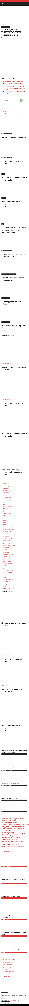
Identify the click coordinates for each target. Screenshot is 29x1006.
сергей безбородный (18, 844)
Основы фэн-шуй (6, 540)
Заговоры (16, 818)
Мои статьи (5, 533)
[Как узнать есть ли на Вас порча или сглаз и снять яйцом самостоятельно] (14, 217)
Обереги (9, 824)
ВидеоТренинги (6, 494)
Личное (3, 174)
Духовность (5, 508)
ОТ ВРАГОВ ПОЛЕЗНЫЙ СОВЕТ (13, 82)
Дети (3, 224)
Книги (4, 515)
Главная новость (6, 499)
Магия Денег (5, 527)
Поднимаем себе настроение (9, 543)
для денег (13, 830)
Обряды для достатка (7, 538)
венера (7, 828)
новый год (10, 836)
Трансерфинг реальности (8, 583)
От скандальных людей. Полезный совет (18, 113)
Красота (5, 518)
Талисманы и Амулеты (8, 579)
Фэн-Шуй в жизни (6, 584)
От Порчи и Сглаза (7, 542)
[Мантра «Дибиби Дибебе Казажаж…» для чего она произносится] (14, 910)
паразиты (7, 841)
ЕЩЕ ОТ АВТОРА (21, 116)
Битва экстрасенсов (7, 490)
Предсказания (6, 547)
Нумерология (6, 536)
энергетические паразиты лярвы (9, 847)
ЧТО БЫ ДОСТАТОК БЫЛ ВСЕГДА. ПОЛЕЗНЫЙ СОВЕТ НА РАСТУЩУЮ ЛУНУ (15, 88)
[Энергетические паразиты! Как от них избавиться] (14, 243)
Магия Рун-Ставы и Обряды (9, 529)
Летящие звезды (6, 520)
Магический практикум (5, 26)
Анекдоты (5, 483)
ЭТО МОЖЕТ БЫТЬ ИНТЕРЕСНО (9, 116)
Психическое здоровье (8, 554)
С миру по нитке (6, 567)
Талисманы (14, 826)
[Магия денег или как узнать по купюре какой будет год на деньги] (14, 190)
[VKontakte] (9, 1003)
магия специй (17, 834)
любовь (11, 834)
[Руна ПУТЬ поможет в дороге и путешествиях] (14, 267)
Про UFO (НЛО (6, 552)
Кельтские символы (7, 513)
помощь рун (12, 841)
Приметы (5, 551)
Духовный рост (6, 510)
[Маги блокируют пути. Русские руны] (14, 314)
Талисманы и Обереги (7, 581)
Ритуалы (20, 824)
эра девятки (18, 847)
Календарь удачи (6, 511)
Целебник (5, 586)
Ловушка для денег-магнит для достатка (10, 783)
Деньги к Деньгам (6, 502)
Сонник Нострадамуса (8, 575)
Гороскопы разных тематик (9, 501)
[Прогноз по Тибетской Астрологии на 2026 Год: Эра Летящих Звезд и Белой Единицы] (14, 761)
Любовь (4, 524)
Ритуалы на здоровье (7, 561)
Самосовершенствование (8, 568)
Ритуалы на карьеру (7, 563)
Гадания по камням (6, 297)
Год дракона (9, 818)
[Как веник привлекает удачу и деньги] (14, 150)
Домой (2, 24)
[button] (27, 4)
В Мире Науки (6, 492)
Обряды (14, 824)
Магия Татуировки (7, 531)
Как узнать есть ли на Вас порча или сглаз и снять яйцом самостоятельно (14, 230)
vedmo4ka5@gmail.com (14, 1000)
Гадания (3, 197)
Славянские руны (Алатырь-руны (10, 570)
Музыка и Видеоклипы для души (10, 534)
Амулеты (3, 818)
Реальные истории (7, 556)
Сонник (4, 574)
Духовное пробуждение (7, 250)
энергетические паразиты (9, 846)
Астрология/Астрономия (8, 486)
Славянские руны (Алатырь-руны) (8, 274)
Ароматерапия (6, 485)
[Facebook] (3, 1003)
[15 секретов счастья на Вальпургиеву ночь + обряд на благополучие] (14, 943)
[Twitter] (6, 1003)
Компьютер (5, 517)
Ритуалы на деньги (7, 559)
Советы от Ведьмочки (7, 572)
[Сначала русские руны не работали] (14, 290)
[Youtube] (11, 1003)
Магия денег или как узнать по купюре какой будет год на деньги (13, 204)
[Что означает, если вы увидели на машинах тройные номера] (14, 927)
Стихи (4, 577)
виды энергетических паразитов (14, 828)
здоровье (6, 832)
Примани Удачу (6, 549)
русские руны (8, 844)
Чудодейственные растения (9, 588)
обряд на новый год (12, 837)
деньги (7, 830)
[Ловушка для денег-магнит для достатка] (14, 126)
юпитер (21, 847)
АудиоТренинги (6, 488)
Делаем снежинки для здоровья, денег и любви (12, 809)
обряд (14, 836)
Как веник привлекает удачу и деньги (9, 798)
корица (6, 834)
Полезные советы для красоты (9, 545)
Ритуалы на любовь (7, 565)
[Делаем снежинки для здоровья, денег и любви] (14, 170)
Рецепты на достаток (7, 558)
